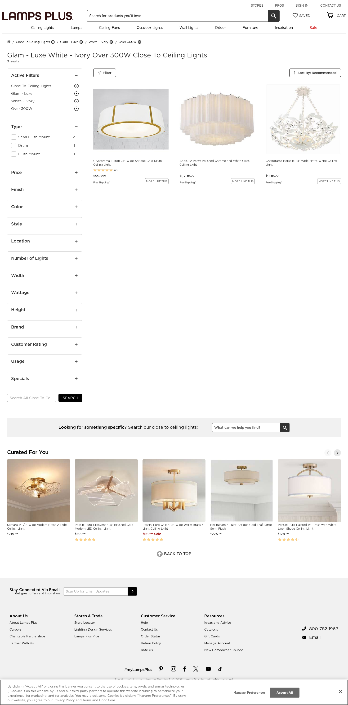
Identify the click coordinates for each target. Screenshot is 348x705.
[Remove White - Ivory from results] (111, 42)
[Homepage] (8, 42)
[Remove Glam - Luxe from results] (81, 42)
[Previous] (327, 452)
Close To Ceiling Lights (33, 42)
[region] (174, 692)
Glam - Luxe (69, 42)
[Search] (274, 16)
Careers (15, 629)
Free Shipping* (101, 182)
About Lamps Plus (23, 622)
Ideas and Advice (217, 622)
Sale (313, 27)
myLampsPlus (139, 669)
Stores (257, 5)
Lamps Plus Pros (86, 636)
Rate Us (147, 650)
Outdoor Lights (150, 27)
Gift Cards (212, 636)
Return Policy (151, 643)
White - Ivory (98, 42)
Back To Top (177, 553)
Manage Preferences (249, 692)
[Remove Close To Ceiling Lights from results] (53, 42)
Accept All (285, 692)
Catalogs (211, 629)
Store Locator (84, 622)
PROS (279, 5)
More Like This (156, 181)
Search (70, 397)
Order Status (150, 636)
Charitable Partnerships (27, 636)
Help (144, 622)
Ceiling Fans (109, 27)
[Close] (340, 691)
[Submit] (132, 591)
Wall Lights (188, 27)
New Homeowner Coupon (224, 650)
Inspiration (284, 27)
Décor (220, 27)
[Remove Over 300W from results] (139, 42)
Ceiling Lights (42, 27)
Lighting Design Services (93, 629)
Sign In (302, 5)
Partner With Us (21, 643)
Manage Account (217, 643)
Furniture (250, 27)
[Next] (337, 452)
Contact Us (330, 5)
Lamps (76, 27)
